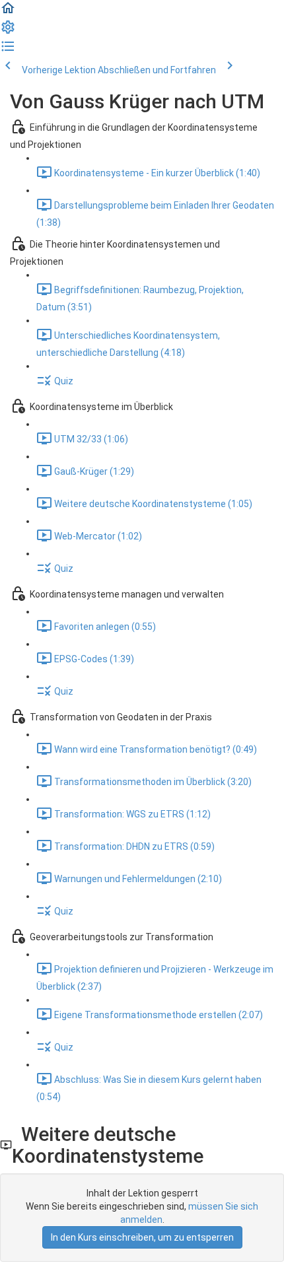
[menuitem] (8, 31)
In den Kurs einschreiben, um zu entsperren (142, 1237)
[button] (8, 12)
